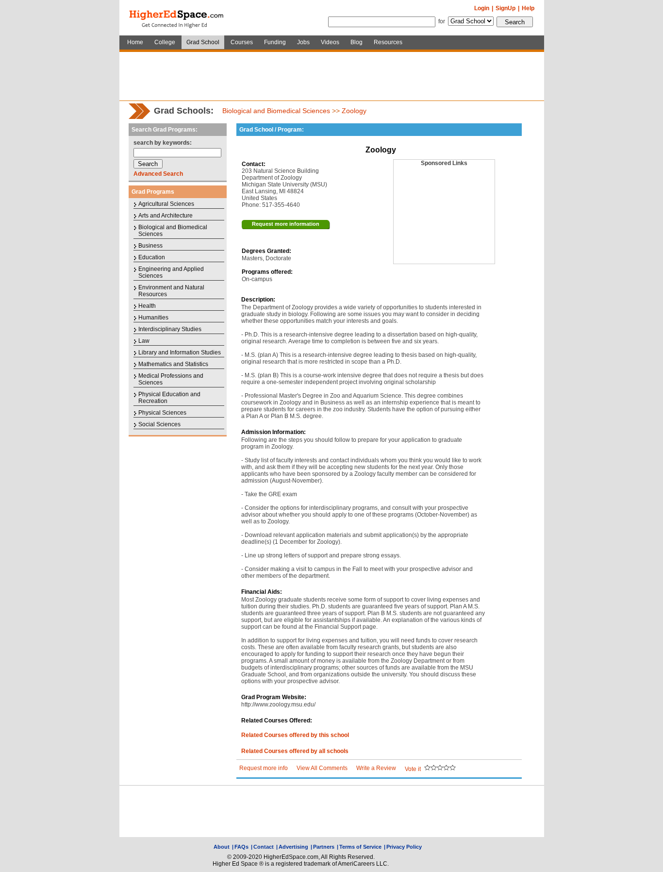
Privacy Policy (404, 847)
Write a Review (376, 768)
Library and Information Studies (179, 352)
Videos (330, 42)
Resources (388, 42)
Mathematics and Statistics (173, 364)
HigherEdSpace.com (177, 18)
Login (481, 8)
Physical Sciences (162, 412)
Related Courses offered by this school (295, 735)
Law (143, 340)
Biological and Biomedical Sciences (276, 111)
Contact (263, 847)
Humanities (153, 317)
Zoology (354, 111)
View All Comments (322, 768)
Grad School (202, 42)
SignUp (505, 8)
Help (528, 8)
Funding (275, 42)
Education (151, 257)
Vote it (413, 769)
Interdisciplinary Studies (169, 329)
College (164, 42)
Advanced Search (158, 173)
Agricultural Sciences (166, 204)
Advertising (293, 847)
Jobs (303, 42)
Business (150, 245)
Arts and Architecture (165, 215)
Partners (323, 847)
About (222, 847)
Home (135, 42)
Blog (356, 42)
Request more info (263, 768)
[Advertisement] (331, 76)
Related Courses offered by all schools (294, 751)
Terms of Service (360, 847)
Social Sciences (159, 424)
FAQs (241, 847)
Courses (242, 42)
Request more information (285, 224)
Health (147, 305)
